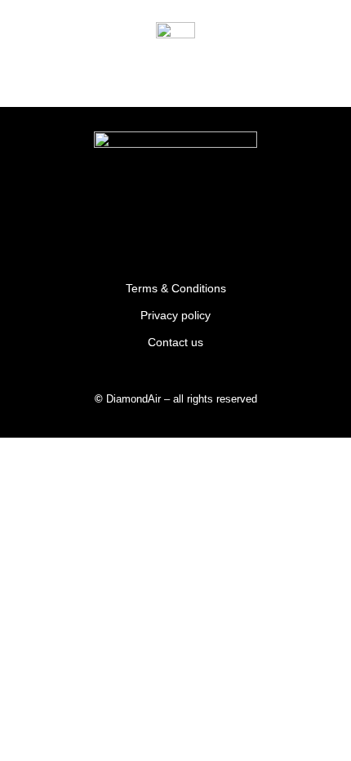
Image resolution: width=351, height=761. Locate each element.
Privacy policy (175, 315)
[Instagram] (123, 223)
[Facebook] (175, 223)
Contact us (175, 342)
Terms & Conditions (176, 288)
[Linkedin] (227, 223)
